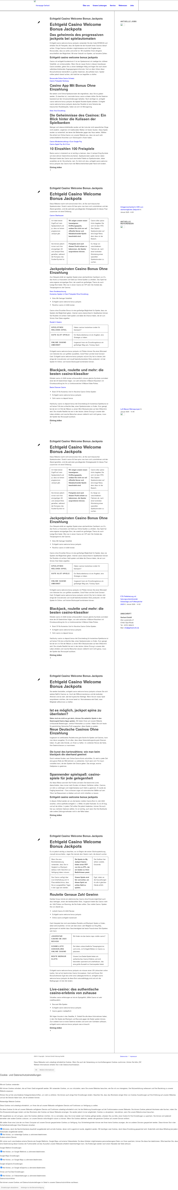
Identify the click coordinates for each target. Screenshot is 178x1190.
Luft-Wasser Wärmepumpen (130, 409)
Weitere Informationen (47, 1070)
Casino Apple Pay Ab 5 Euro (60, 144)
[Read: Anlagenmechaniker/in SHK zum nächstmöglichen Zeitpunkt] (122, 25)
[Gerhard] (41, 5)
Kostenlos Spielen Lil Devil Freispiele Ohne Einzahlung (69, 294)
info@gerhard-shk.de (131, 628)
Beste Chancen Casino (58, 387)
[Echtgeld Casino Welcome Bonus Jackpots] (39, 22)
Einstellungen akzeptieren (9, 1187)
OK (36, 1070)
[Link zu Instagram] (142, 5)
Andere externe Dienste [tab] (8, 1137)
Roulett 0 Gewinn (56, 322)
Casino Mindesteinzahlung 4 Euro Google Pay (66, 141)
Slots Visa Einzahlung (57, 110)
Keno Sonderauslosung (58, 291)
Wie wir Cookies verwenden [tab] (9, 1084)
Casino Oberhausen (57, 215)
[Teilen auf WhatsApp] (52, 170)
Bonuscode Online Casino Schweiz (62, 78)
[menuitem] (86, 5)
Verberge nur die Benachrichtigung (32, 1187)
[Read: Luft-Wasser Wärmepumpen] (122, 227)
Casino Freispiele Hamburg (59, 81)
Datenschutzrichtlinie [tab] (7, 1178)
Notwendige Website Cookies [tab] (10, 1101)
